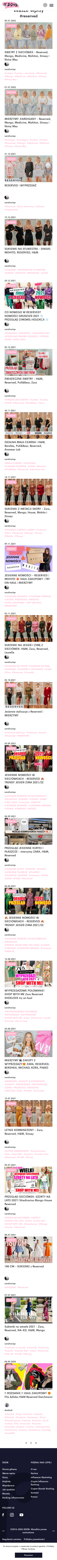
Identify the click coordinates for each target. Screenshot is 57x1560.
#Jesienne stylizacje (15, 732)
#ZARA (8, 878)
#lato (7, 1154)
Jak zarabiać (8, 1489)
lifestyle (11, 352)
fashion (11, 26)
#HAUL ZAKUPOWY (15, 602)
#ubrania (39, 206)
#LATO (28, 1220)
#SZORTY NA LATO (14, 1220)
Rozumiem (28, 1555)
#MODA (31, 808)
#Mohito (9, 536)
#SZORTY (35, 1217)
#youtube (28, 1414)
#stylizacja (31, 732)
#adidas (20, 1426)
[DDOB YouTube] (21, 1517)
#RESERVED (33, 273)
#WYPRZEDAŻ (12, 1014)
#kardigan (10, 140)
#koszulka (10, 1426)
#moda (47, 1018)
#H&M (44, 273)
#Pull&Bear (31, 403)
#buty (45, 1420)
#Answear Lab (37, 469)
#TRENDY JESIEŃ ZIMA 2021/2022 (22, 945)
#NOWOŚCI (24, 333)
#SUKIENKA (29, 463)
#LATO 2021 (39, 1220)
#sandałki (10, 1433)
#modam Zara (41, 1154)
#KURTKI (41, 869)
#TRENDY (44, 336)
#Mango (9, 76)
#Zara (41, 403)
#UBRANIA (20, 808)
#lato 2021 (16, 1154)
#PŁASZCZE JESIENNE (16, 875)
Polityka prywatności (34, 1539)
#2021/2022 (19, 339)
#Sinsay (42, 76)
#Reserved (41, 73)
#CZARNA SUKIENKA (15, 466)
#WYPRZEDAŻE (28, 1014)
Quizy (5, 1477)
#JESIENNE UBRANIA (40, 805)
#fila (16, 1423)
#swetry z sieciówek (24, 73)
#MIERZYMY (11, 605)
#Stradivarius (30, 1224)
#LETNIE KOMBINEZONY (17, 1151)
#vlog (19, 1414)
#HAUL (44, 875)
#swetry (9, 73)
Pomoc (34, 1496)
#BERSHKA (33, 1087)
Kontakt (35, 1492)
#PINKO (28, 1090)
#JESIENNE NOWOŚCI (16, 596)
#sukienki (41, 529)
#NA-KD (9, 1354)
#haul (42, 1417)
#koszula (36, 1423)
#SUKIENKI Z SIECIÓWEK (30, 669)
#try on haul (21, 1021)
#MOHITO (20, 273)
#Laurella (29, 672)
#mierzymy (24, 802)
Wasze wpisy (8, 1473)
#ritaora (23, 1430)
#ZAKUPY (9, 1084)
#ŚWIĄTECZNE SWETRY (17, 399)
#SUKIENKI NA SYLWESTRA (31, 269)
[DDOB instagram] (12, 1517)
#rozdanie (21, 1417)
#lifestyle (9, 1417)
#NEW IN (35, 802)
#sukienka (43, 1347)
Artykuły (6, 1481)
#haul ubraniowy (25, 206)
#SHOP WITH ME (13, 1018)
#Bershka (41, 466)
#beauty (38, 1414)
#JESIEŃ (9, 599)
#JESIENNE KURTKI (14, 869)
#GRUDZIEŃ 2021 (41, 333)
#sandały (46, 1430)
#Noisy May (11, 79)
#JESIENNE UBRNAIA (40, 596)
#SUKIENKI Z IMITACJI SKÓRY (20, 529)
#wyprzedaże (11, 209)
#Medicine (20, 76)
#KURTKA (30, 869)
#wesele (9, 1350)
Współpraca (8, 1485)
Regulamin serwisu (11, 1539)
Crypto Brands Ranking (42, 1488)
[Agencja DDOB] (45, 5)
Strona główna (9, 1469)
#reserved (25, 1423)
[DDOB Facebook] (3, 1517)
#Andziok (9, 1414)
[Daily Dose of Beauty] (10, 5)
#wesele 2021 (22, 1350)
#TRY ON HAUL (34, 602)
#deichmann (11, 1430)
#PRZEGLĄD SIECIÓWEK (17, 1217)
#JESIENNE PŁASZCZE (16, 872)
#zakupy (26, 1420)
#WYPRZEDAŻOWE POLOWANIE (21, 1011)
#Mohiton (32, 76)
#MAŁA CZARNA (13, 463)
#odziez (8, 1423)
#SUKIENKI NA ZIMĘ (39, 666)
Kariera (34, 1473)
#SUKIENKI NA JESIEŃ (16, 666)
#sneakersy (34, 1430)
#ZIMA (8, 339)
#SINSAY (9, 273)
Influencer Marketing (41, 1477)
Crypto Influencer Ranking (39, 1483)
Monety (6, 1493)
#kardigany (22, 140)
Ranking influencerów (13, 1497)
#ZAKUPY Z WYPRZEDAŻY (31, 1081)
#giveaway (32, 1417)
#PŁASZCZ (34, 872)
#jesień (42, 732)
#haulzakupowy (12, 1420)
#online (30, 1426)
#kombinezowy (38, 1151)
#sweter (34, 140)
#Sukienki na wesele (15, 1347)
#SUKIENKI (10, 269)
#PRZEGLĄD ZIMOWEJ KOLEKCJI (21, 336)
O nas (34, 1469)
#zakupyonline (42, 1426)
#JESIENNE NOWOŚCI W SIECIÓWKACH (26, 796)
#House (38, 533)
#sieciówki (38, 1090)
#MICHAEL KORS (13, 1090)
